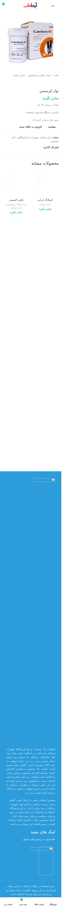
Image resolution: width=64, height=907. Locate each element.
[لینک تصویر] (43, 611)
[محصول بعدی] (48, 83)
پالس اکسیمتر (16, 200)
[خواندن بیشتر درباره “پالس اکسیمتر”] (7, 181)
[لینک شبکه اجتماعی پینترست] (32, 147)
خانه (56, 75)
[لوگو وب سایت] (31, 5)
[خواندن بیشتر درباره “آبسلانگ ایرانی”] (36, 181)
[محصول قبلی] (56, 83)
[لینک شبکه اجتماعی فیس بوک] (40, 147)
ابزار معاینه (19, 75)
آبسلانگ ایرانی (45, 200)
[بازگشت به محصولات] (52, 83)
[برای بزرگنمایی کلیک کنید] (52, 63)
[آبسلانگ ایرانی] (45, 183)
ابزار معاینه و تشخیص (39, 75)
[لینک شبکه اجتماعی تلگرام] (23, 147)
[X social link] (36, 147)
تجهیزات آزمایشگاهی (28, 137)
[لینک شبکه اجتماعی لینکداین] (28, 147)
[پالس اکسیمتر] (16, 183)
